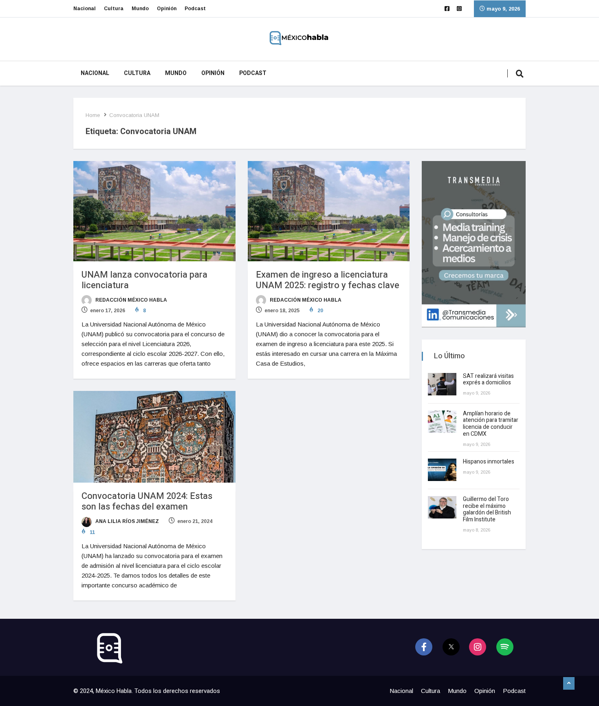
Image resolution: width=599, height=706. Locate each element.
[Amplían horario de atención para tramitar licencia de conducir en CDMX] (442, 421)
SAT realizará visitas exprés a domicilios (488, 379)
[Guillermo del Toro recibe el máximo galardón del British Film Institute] (442, 507)
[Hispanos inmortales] (442, 470)
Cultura (113, 8)
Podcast (195, 8)
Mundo (140, 8)
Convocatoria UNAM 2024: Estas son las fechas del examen (146, 501)
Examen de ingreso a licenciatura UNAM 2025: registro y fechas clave (327, 280)
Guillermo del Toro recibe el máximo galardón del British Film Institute (487, 509)
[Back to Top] (569, 683)
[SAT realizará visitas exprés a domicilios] (442, 384)
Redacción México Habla (130, 300)
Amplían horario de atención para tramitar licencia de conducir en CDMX (490, 423)
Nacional (84, 8)
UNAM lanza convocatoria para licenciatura (144, 280)
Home (93, 115)
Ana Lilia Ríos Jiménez (126, 521)
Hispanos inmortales (488, 461)
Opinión (166, 8)
